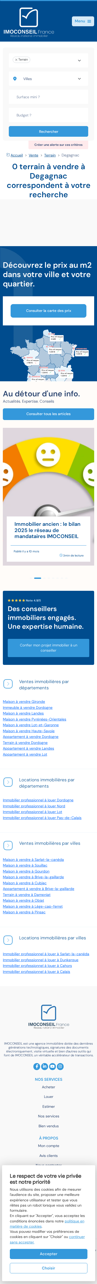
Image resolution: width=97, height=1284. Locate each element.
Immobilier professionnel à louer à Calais (36, 971)
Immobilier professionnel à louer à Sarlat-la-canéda (46, 954)
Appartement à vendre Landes (28, 748)
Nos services (48, 1116)
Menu (80, 21)
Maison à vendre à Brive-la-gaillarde (33, 877)
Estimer (48, 1106)
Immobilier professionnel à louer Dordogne (38, 800)
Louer (48, 1097)
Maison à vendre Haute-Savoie (29, 731)
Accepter (48, 1253)
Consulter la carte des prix (48, 311)
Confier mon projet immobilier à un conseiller (48, 648)
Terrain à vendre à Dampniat (26, 895)
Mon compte (48, 1146)
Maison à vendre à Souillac (25, 865)
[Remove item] (16, 59)
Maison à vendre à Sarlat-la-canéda (33, 859)
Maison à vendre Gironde (24, 701)
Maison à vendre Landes (23, 713)
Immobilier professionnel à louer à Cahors (37, 966)
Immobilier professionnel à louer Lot (32, 812)
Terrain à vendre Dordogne (25, 743)
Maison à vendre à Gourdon (26, 871)
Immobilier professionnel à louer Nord (34, 806)
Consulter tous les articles (48, 414)
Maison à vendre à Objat (23, 900)
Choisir (48, 1268)
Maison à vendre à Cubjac (25, 883)
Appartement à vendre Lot (25, 754)
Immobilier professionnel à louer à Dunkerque (40, 960)
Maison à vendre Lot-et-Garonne (31, 725)
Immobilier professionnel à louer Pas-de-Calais (42, 818)
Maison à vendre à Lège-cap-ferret (33, 906)
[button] (31, 578)
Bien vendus (49, 1126)
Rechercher (48, 131)
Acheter (48, 1087)
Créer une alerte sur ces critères (58, 145)
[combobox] (49, 60)
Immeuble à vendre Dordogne (28, 707)
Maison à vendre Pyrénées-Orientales (34, 719)
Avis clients (48, 1156)
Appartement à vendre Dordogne (30, 737)
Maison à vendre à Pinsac (24, 912)
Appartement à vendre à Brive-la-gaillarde (38, 889)
